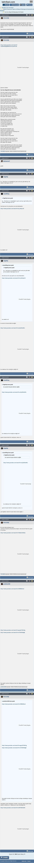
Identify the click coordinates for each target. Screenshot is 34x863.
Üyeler (23, 4)
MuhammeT (6, 161)
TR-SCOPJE (6, 18)
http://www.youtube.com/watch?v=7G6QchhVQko (13, 532)
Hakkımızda (24, 861)
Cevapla (5, 857)
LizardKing (6, 194)
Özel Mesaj (32, 15)
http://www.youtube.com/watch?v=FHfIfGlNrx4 (12, 588)
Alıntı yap (30, 34)
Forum (7, 4)
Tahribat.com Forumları (8, 7)
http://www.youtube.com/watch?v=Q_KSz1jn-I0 (12, 208)
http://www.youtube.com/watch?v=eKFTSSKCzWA (13, 807)
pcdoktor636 (6, 584)
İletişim (29, 861)
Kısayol (27, 15)
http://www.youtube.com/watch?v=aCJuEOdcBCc (13, 328)
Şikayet (29, 15)
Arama (30, 4)
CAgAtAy (5, 177)
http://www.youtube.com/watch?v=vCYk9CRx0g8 (13, 632)
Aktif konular (15, 4)
